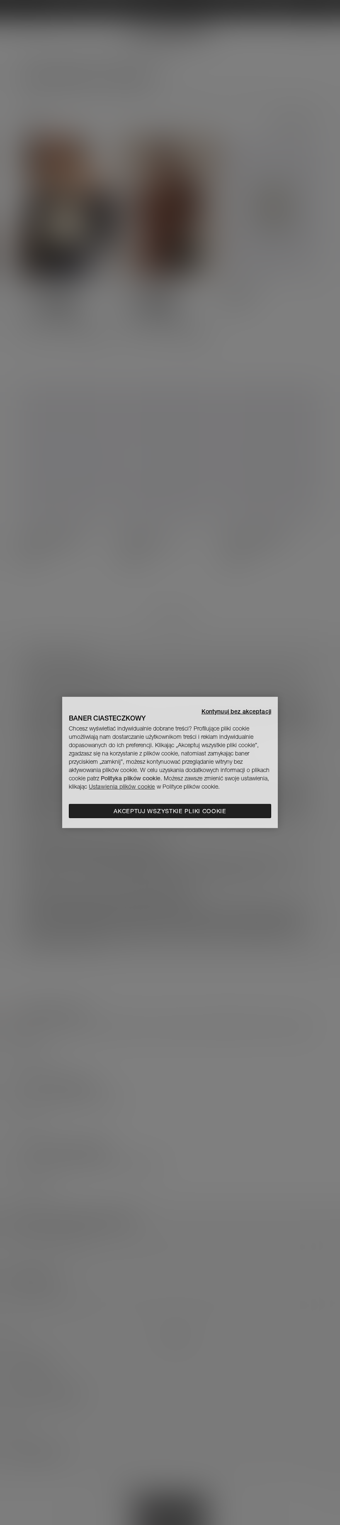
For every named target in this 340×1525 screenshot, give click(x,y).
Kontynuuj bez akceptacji (236, 711)
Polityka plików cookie (130, 778)
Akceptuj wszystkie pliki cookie (170, 811)
